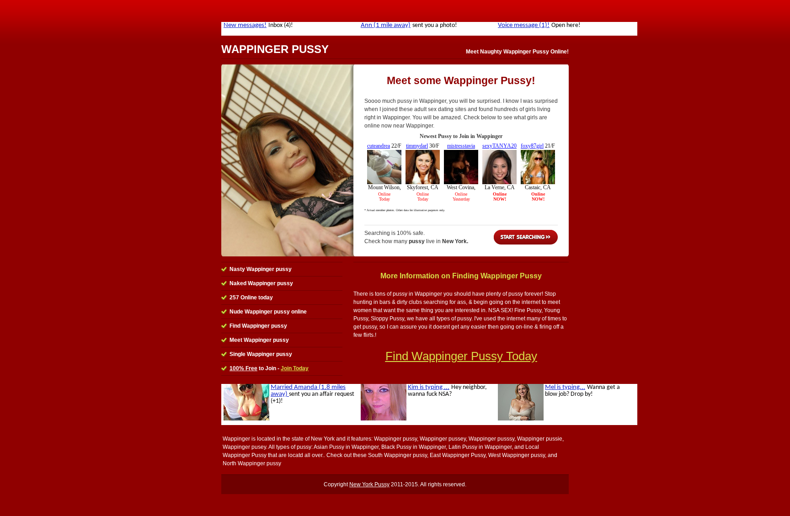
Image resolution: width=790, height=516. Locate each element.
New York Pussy (369, 484)
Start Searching (526, 237)
